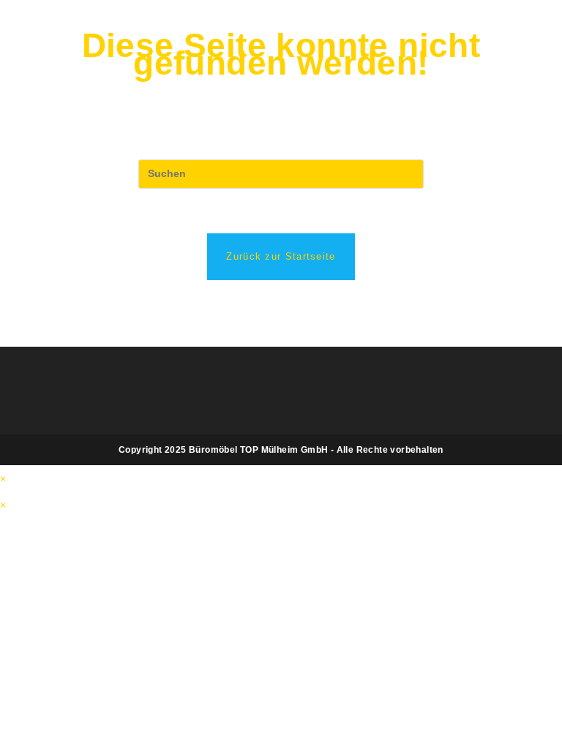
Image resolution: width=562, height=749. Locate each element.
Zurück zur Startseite (280, 256)
